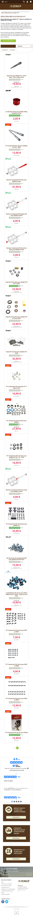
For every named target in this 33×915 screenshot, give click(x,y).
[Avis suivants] (16, 799)
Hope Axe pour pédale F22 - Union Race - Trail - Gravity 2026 (16, 76)
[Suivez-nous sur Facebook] (2, 901)
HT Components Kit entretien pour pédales (16, 421)
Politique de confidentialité (8, 889)
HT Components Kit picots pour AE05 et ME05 (16, 699)
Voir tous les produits (8, 40)
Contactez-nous (5, 887)
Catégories (5, 50)
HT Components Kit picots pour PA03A (16, 732)
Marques (12, 50)
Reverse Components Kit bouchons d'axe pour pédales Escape (16, 248)
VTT (7, 11)
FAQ (2, 882)
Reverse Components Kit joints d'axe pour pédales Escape (16, 490)
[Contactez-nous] (25, 899)
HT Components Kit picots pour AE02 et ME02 (16, 665)
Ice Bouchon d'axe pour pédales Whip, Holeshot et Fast (16, 112)
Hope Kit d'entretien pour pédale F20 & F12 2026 (16, 282)
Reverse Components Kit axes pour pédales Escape (16, 180)
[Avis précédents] (16, 773)
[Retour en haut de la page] (17, 913)
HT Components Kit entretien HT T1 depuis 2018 (16, 387)
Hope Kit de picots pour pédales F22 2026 (16, 352)
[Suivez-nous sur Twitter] (6, 901)
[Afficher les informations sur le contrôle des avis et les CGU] (28, 768)
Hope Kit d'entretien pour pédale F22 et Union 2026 (16, 317)
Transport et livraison (6, 884)
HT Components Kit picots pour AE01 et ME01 (16, 630)
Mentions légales (5, 894)
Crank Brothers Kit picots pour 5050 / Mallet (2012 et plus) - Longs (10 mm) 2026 (16, 594)
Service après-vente (6, 885)
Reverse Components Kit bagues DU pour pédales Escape (16, 214)
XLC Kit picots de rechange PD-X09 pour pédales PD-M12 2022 (16, 558)
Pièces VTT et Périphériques (16, 11)
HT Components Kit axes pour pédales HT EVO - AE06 (16, 146)
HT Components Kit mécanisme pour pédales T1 (16, 524)
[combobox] (24, 46)
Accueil (3, 11)
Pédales (27, 11)
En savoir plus (16, 817)
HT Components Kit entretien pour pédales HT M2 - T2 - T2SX (16, 456)
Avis (21, 79)
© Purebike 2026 (16, 909)
